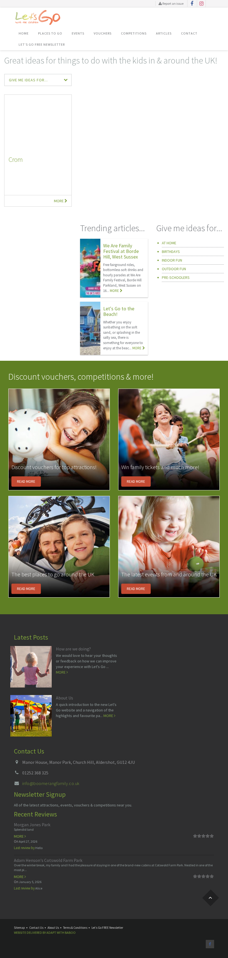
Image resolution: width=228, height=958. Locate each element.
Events (78, 33)
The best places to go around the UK (52, 574)
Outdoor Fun (174, 268)
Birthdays (171, 251)
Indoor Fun (172, 260)
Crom (16, 159)
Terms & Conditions (75, 928)
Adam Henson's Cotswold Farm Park (48, 860)
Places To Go (50, 33)
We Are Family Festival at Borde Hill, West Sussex (121, 251)
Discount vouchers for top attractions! (54, 467)
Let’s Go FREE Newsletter (42, 44)
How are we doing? (73, 649)
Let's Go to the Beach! (118, 311)
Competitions (134, 33)
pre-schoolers (176, 277)
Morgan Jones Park (32, 824)
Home (24, 33)
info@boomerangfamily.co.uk (50, 783)
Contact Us (36, 928)
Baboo (70, 932)
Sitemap (19, 928)
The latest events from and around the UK (169, 574)
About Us (64, 698)
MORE (115, 290)
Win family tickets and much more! (160, 467)
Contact (189, 33)
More (59, 200)
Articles (164, 33)
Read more (26, 481)
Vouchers (102, 33)
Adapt (51, 932)
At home (169, 242)
